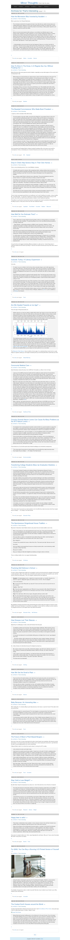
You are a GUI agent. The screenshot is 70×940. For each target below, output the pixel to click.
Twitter (42, 938)
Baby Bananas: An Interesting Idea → (24, 702)
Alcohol (24, 841)
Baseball (28, 155)
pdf (44, 289)
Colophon (21, 6)
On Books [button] (33, 6)
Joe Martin (14, 18)
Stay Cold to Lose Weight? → (21, 780)
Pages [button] (40, 6)
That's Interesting (22, 18)
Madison (43, 206)
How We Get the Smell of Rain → (23, 672)
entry (15, 58)
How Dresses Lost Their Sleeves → (24, 620)
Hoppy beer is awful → (19, 817)
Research (25, 809)
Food (24, 297)
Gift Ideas (27, 6)
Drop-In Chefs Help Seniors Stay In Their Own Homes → (31, 162)
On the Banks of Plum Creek (45, 908)
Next (35, 934)
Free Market (31, 206)
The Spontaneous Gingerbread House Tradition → (29, 523)
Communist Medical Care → (21, 365)
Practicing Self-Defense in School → (24, 568)
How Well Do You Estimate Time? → (24, 214)
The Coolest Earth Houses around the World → (28, 904)
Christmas (25, 560)
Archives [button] (46, 6)
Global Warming (26, 357)
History (24, 58)
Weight (35, 809)
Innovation (29, 58)
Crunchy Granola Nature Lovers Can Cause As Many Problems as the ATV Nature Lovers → (35, 420)
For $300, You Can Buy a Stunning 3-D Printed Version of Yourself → (35, 850)
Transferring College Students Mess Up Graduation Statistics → (34, 465)
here (25, 399)
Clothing (25, 664)
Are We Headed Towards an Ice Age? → (25, 305)
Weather (25, 101)
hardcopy (16, 291)
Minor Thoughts (29, 2)
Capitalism (25, 206)
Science (35, 58)
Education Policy (26, 515)
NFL (24, 155)
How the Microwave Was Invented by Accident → (29, 16)
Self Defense (34, 612)
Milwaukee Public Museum (19, 351)
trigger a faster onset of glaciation (20, 346)
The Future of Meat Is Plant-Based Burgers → (27, 737)
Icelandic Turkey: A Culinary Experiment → (26, 259)
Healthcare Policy (27, 412)
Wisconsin (48, 206)
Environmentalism (27, 457)
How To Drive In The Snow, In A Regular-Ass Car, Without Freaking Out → (32, 67)
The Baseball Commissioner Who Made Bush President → (32, 109)
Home (15, 6)
